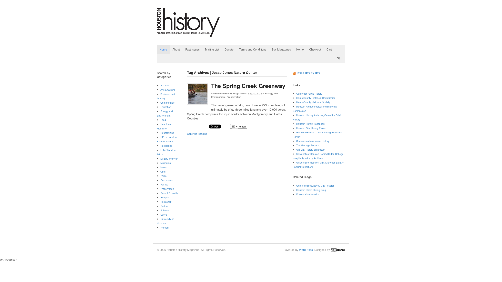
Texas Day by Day (308, 73)
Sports (163, 214)
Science (164, 210)
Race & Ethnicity (169, 193)
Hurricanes (166, 145)
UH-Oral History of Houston (310, 149)
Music (163, 167)
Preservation (234, 97)
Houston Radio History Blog (311, 190)
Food (163, 119)
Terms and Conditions (252, 49)
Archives (165, 85)
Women (164, 227)
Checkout (315, 49)
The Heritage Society (307, 145)
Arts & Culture (167, 89)
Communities (167, 102)
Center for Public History (309, 93)
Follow (242, 126)
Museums (165, 162)
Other (163, 171)
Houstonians (167, 132)
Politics (164, 184)
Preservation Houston (307, 194)
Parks (163, 175)
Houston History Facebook (310, 123)
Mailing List (212, 49)
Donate (229, 49)
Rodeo (164, 206)
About (176, 49)
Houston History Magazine (229, 93)
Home (163, 49)
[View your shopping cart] (339, 58)
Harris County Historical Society (313, 102)
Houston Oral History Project (311, 128)
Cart (329, 49)
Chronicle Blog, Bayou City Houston (315, 185)
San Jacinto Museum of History (312, 141)
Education (165, 106)
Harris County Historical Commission (316, 97)
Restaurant (166, 201)
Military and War (169, 158)
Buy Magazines (281, 49)
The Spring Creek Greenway (248, 86)
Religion (164, 197)
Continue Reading (197, 134)
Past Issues (192, 49)
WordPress (306, 250)
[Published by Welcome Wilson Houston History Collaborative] (188, 35)
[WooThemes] (338, 250)
